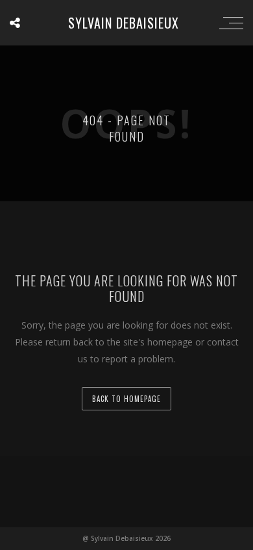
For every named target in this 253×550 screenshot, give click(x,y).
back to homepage (126, 399)
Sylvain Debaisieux (123, 22)
